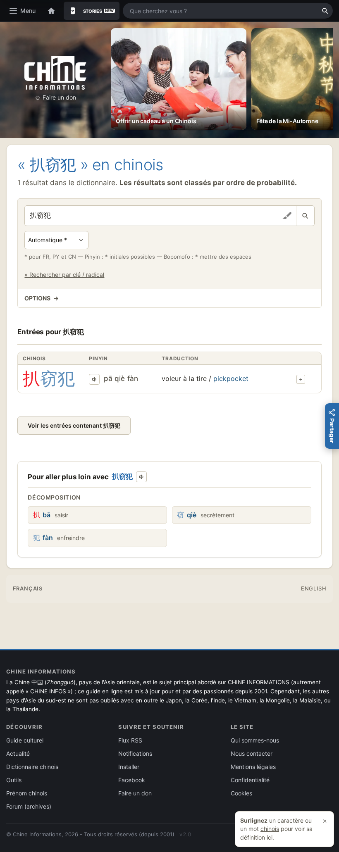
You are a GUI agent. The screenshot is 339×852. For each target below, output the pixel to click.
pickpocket (230, 378)
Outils (13, 779)
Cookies (241, 793)
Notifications (135, 753)
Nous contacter (251, 753)
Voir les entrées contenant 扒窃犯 (74, 425)
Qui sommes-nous (255, 740)
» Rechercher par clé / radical (64, 274)
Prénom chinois (26, 793)
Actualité (18, 753)
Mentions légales (253, 766)
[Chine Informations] (55, 73)
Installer (128, 766)
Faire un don (59, 97)
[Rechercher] (325, 10)
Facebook (131, 779)
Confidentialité (250, 779)
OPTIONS (41, 298)
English (313, 588)
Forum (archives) (28, 806)
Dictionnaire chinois (32, 766)
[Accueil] (51, 11)
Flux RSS (130, 740)
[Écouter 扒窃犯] (94, 379)
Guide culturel (24, 740)
